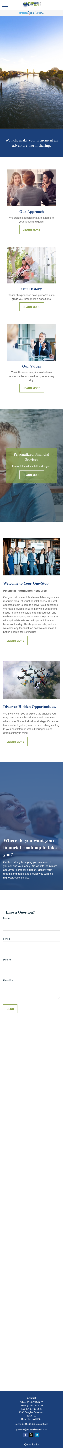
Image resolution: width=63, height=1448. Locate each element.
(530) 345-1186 (35, 1405)
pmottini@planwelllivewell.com (31, 1429)
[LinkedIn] (37, 1435)
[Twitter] (31, 1435)
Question (8, 980)
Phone (7, 959)
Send (10, 1009)
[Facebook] (25, 1435)
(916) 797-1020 (35, 1402)
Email (6, 939)
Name (6, 918)
